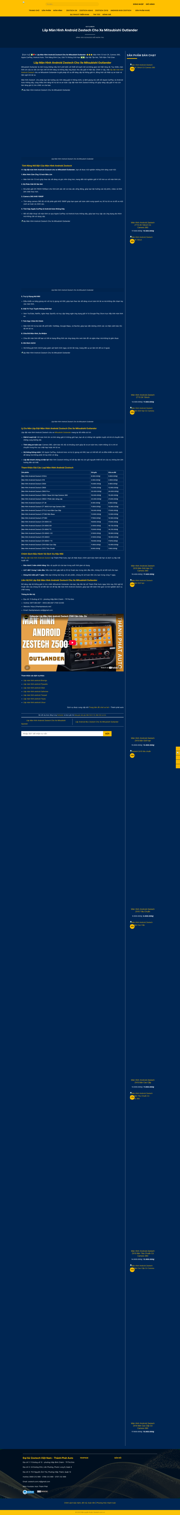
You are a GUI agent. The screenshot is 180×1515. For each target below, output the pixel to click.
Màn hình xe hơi (101, 715)
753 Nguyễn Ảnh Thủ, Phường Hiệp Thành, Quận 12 (51, 1472)
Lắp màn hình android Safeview (35, 691)
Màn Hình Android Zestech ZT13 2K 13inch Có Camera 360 (143, 225)
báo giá (83, 715)
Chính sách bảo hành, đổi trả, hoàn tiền (79, 1503)
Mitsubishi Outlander (63, 432)
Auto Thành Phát (41, 1486)
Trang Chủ (34, 10)
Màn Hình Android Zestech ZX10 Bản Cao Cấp (143, 1081)
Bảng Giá (107, 14)
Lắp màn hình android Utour (34, 702)
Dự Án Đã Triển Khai (79, 14)
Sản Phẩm (46, 10)
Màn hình (57, 10)
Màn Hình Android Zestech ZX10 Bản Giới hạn (143, 739)
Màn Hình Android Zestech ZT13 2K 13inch (143, 396)
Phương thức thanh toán (106, 1503)
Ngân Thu (100, 37)
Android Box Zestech (121, 10)
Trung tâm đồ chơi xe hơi (99, 707)
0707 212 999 (60, 1477)
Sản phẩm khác (142, 10)
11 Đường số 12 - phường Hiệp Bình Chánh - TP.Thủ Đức (52, 1462)
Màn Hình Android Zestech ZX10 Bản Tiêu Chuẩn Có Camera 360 (143, 1253)
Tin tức (96, 14)
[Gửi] (96, 4)
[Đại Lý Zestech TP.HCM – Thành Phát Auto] (32, 4)
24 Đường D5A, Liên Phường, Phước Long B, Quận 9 (51, 1467)
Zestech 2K (71, 10)
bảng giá (77, 715)
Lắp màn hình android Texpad (35, 695)
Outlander (90, 26)
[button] (138, 4)
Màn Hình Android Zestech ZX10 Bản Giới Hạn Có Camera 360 (143, 568)
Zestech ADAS (86, 10)
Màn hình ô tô (90, 715)
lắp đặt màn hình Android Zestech (37, 558)
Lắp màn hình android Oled (34, 688)
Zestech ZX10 (101, 10)
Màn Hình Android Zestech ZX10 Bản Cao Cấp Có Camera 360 (143, 1425)
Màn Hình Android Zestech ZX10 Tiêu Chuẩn (143, 910)
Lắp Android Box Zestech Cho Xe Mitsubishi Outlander (97, 722)
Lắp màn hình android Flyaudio (35, 684)
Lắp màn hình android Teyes (34, 699)
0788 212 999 (47, 1477)
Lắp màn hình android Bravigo (35, 680)
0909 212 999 (35, 1477)
